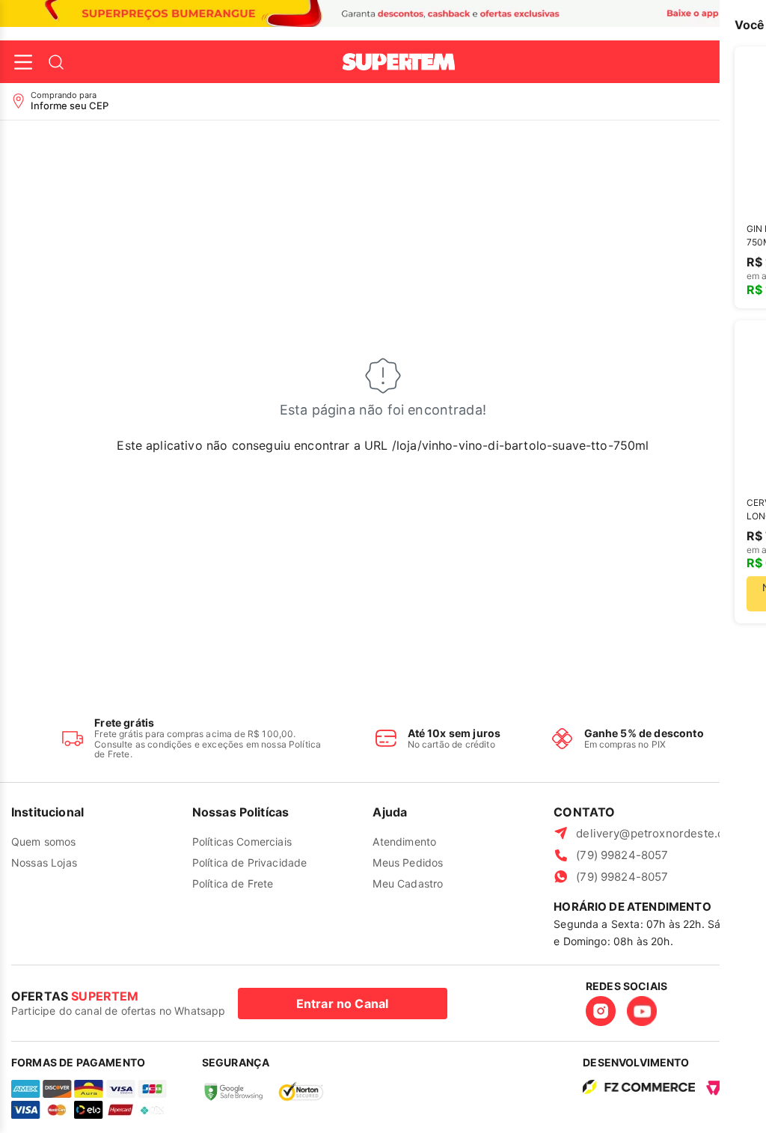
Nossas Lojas (44, 862)
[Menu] (23, 62)
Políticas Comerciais (242, 841)
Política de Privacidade (249, 862)
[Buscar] (56, 62)
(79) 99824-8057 (622, 855)
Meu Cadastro (408, 883)
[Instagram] (601, 1011)
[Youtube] (642, 1011)
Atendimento (404, 841)
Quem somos (43, 841)
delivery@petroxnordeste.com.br (665, 833)
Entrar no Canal (342, 1003)
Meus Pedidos (408, 862)
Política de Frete (233, 883)
